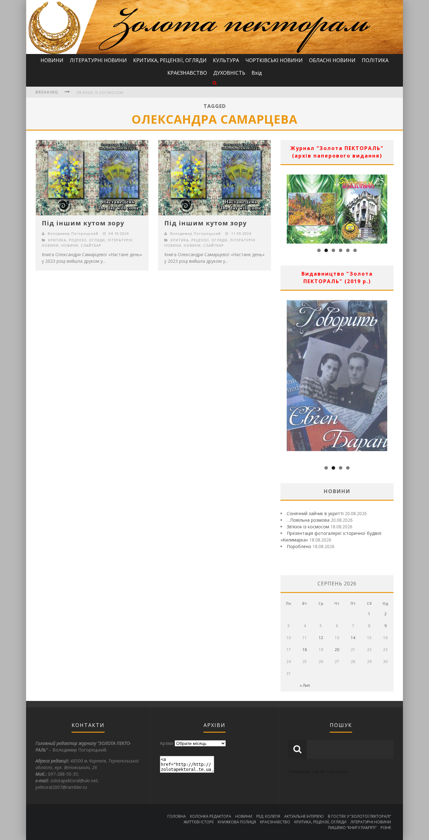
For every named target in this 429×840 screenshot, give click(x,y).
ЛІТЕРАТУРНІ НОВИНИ (98, 60)
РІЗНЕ (386, 827)
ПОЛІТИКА (375, 60)
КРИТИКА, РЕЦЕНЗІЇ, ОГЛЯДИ (170, 60)
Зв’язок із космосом (100, 92)
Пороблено (299, 546)
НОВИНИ (52, 60)
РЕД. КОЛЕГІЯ (268, 816)
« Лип (305, 685)
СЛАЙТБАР (91, 245)
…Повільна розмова (308, 520)
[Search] (215, 83)
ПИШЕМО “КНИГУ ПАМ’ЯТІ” (352, 827)
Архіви (166, 743)
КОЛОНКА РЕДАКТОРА (210, 816)
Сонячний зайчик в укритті (315, 513)
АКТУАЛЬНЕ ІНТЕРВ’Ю (304, 816)
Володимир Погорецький (73, 233)
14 (353, 637)
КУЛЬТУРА (226, 60)
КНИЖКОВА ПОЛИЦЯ (237, 822)
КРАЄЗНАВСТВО (187, 72)
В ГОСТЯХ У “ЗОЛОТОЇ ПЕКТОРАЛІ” (359, 816)
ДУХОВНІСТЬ (229, 72)
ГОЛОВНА (176, 816)
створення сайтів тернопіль (318, 771)
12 (321, 637)
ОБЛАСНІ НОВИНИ (332, 60)
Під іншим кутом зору (83, 223)
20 (337, 649)
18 (304, 649)
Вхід (257, 72)
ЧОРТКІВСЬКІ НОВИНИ (274, 60)
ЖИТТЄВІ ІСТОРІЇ (198, 822)
